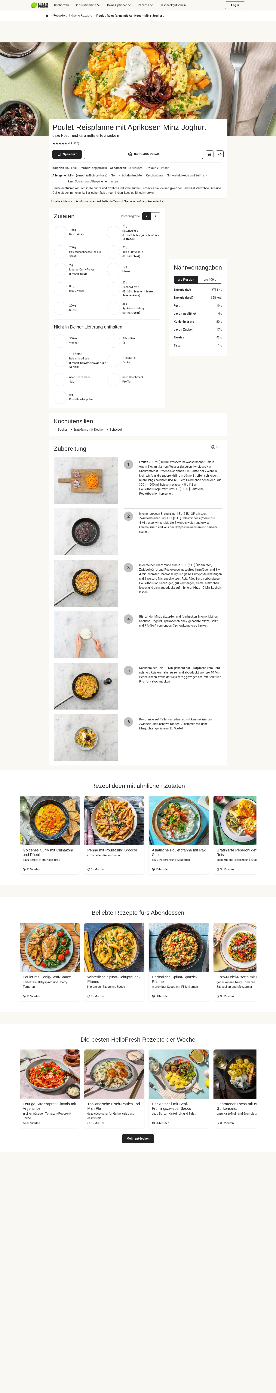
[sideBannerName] (198, 231)
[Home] (47, 15)
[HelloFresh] (39, 5)
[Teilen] (220, 154)
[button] (107, 216)
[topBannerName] (138, 31)
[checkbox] (53, 143)
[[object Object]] (209, 154)
